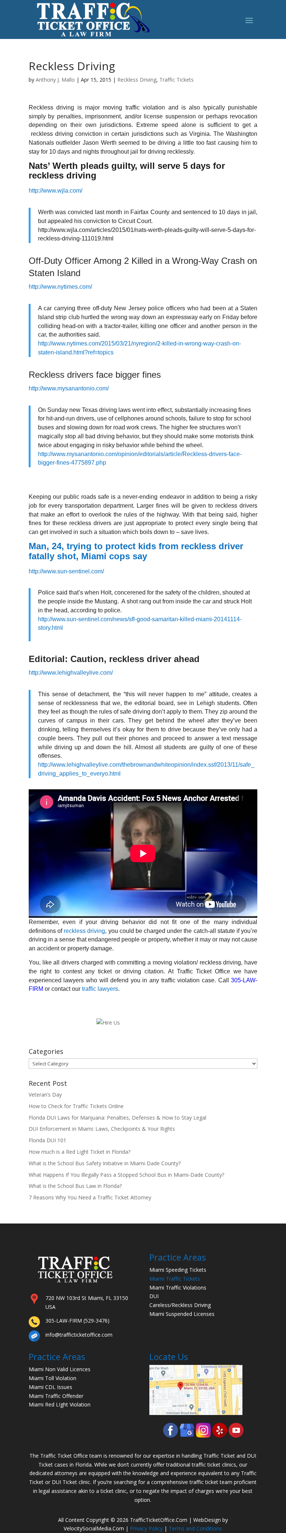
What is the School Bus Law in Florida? (75, 1185)
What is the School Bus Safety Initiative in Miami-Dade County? (105, 1163)
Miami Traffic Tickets (174, 1278)
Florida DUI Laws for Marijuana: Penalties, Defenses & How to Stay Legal (117, 1117)
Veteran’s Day (45, 1094)
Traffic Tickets (176, 79)
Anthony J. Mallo (55, 79)
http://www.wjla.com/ (55, 190)
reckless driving (84, 931)
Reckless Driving (136, 79)
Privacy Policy (146, 1528)
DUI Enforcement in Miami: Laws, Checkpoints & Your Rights (102, 1128)
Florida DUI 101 (47, 1140)
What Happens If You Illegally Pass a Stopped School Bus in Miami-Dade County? (126, 1174)
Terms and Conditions (195, 1528)
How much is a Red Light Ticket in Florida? (79, 1151)
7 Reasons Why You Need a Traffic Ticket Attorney (90, 1197)
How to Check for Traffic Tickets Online (76, 1106)
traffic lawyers (100, 989)
